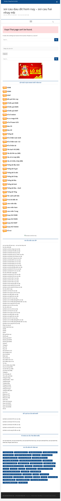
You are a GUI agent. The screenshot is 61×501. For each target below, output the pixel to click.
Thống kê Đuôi (12, 184)
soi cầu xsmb (28, 477)
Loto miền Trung (12, 211)
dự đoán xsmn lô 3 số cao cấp (10, 318)
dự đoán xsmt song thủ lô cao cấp (11, 303)
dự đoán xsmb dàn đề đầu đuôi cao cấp (12, 267)
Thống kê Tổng (12, 192)
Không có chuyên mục (49, 466)
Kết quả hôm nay (7, 334)
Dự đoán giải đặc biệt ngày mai (10, 460)
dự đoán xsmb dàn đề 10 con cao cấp (12, 265)
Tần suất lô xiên (23, 482)
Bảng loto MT (6, 394)
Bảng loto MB (6, 397)
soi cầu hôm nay (27, 474)
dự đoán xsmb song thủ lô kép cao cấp (12, 287)
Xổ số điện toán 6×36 (8, 361)
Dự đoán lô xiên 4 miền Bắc (10, 463)
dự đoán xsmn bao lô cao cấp (10, 310)
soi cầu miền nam (7, 477)
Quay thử (5, 399)
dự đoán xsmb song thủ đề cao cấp (11, 283)
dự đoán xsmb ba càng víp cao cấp (11, 249)
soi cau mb (21, 468)
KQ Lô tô (5, 392)
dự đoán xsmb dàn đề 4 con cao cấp (12, 260)
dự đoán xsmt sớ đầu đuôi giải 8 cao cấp (13, 299)
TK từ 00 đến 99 (12, 200)
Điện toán (5, 356)
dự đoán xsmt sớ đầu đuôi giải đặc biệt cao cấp (14, 301)
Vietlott (5, 343)
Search (5, 54)
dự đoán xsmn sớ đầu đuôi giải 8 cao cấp (13, 319)
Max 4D (9, 130)
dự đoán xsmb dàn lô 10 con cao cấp (12, 269)
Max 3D (9, 126)
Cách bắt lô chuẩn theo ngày (50, 452)
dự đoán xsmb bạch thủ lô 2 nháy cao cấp (13, 254)
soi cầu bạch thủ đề (35, 471)
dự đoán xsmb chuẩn (23, 463)
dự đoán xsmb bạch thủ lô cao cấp (11, 252)
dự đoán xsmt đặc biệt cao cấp (10, 294)
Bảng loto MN (6, 396)
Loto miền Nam (12, 207)
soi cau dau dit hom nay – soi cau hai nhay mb (27, 10)
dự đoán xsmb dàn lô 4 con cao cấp (11, 270)
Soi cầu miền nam (7, 307)
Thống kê (10, 134)
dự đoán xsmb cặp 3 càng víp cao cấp (12, 258)
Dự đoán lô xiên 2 (47, 460)
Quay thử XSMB (12, 215)
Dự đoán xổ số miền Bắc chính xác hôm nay (13, 466)
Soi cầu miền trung (7, 289)
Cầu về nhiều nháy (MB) (15, 161)
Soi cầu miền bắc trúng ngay (10, 272)
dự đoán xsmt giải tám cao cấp (10, 296)
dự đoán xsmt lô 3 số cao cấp (10, 298)
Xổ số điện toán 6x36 (14, 138)
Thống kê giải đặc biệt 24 (23, 479)
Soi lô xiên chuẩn (53, 477)
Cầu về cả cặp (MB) (13, 157)
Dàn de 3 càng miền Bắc (24, 457)
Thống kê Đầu (11, 180)
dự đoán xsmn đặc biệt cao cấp (10, 314)
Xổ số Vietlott (6, 354)
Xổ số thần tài (11, 145)
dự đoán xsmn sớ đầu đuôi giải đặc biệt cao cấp (15, 321)
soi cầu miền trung (18, 477)
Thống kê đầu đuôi (13, 165)
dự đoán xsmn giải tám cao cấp (10, 316)
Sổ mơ (9, 231)
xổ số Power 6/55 (13, 122)
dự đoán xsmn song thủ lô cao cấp (11, 323)
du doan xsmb (36, 455)
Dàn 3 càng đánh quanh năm (10, 457)
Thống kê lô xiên (12, 173)
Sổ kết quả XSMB (12, 103)
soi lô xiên (44, 477)
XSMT (9, 95)
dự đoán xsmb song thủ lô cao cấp (11, 285)
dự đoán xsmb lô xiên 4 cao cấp (11, 281)
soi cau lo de (13, 468)
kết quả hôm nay (12, 99)
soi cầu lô (36, 474)
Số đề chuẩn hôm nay (8, 327)
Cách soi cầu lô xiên (8, 455)
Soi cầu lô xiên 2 (44, 474)
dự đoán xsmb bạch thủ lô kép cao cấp (12, 256)
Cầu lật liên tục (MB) (13, 153)
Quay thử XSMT (12, 223)
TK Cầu (5, 363)
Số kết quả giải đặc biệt (9, 479)
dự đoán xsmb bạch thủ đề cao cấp (11, 250)
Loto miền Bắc (12, 203)
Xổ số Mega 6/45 (7, 352)
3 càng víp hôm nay (8, 452)
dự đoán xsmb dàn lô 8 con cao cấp (11, 276)
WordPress (40, 495)
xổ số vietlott (11, 115)
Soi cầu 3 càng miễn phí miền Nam (11, 471)
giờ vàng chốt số (37, 466)
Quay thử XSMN (12, 219)
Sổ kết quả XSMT (12, 111)
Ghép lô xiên (28, 466)
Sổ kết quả (5, 336)
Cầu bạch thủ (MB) (13, 149)
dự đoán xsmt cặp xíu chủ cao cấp (11, 292)
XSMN (9, 91)
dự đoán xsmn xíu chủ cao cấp (10, 309)
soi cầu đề (36, 477)
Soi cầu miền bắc (7, 247)
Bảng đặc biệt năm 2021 (35, 452)
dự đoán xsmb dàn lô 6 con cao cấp (11, 274)
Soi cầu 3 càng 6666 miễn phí (45, 468)
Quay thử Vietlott (12, 227)
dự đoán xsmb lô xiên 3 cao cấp (11, 280)
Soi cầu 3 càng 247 (31, 468)
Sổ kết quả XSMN (12, 107)
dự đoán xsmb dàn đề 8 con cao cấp (12, 263)
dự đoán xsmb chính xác (36, 463)
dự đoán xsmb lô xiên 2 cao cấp (11, 278)
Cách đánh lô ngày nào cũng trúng (23, 455)
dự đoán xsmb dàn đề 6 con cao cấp (12, 261)
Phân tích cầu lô (7, 325)
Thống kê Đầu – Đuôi (14, 188)
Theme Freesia (34, 495)
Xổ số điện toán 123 (13, 142)
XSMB (9, 87)
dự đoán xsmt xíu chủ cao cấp (10, 305)
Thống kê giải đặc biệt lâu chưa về (39, 479)
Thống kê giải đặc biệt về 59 (10, 482)
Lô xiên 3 (6, 468)
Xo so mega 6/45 (12, 118)
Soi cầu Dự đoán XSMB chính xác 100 (12, 474)
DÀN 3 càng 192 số (46, 455)
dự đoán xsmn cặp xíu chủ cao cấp (11, 312)
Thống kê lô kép (12, 176)
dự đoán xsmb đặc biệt (49, 463)
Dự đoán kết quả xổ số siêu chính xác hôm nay (30, 460)
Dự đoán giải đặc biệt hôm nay (39, 457)
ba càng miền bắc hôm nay (21, 452)
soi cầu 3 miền (25, 471)
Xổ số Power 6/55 (7, 350)
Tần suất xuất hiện (13, 196)
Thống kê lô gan (12, 169)
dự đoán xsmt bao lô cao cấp (10, 290)
